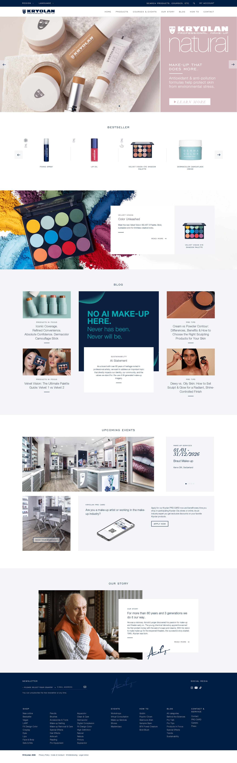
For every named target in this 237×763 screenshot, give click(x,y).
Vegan (25, 720)
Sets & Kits (28, 743)
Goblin (142, 713)
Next (233, 64)
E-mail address (64, 687)
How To (194, 11)
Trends (170, 733)
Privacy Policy (44, 755)
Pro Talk (170, 720)
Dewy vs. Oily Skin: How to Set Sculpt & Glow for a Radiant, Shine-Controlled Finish (190, 387)
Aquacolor (81, 713)
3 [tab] (190, 484)
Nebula (80, 737)
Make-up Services (119, 720)
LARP (25, 723)
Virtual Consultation (120, 717)
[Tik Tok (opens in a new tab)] (200, 687)
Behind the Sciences (176, 717)
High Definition (84, 730)
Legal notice (83, 755)
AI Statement (118, 360)
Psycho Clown (145, 717)
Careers (194, 723)
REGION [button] (26, 3)
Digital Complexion (85, 723)
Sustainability (119, 356)
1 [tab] (117, 106)
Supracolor (82, 743)
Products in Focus (46, 322)
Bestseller (27, 717)
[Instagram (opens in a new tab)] (192, 687)
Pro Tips (190, 322)
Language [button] (45, 3)
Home (108, 11)
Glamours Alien (146, 720)
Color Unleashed (129, 219)
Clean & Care (83, 717)
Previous (4, 64)
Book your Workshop (46, 540)
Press (193, 726)
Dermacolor (82, 720)
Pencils (53, 713)
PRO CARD (196, 720)
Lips (25, 737)
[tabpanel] (194, 233)
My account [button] (206, 3)
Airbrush (53, 737)
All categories (173, 713)
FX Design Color (30, 727)
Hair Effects (55, 733)
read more (157, 238)
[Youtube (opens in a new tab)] (196, 687)
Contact (209, 11)
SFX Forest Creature (148, 727)
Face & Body (28, 740)
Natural (80, 733)
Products (122, 11)
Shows (114, 723)
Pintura (80, 740)
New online (28, 713)
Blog (182, 11)
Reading (53, 740)
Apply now (160, 523)
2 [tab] (119, 106)
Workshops (116, 713)
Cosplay (26, 730)
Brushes (53, 717)
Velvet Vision (125, 215)
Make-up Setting (57, 723)
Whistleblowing (71, 755)
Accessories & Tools (59, 720)
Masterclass (116, 727)
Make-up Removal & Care (61, 727)
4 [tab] (192, 484)
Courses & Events (145, 11)
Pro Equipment (56, 743)
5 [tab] (193, 484)
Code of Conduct (57, 755)
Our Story (167, 11)
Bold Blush (144, 730)
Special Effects (56, 730)
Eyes (25, 733)
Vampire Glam (145, 723)
